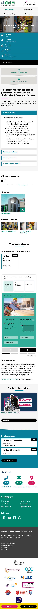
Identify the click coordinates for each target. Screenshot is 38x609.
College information (8, 535)
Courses (9, 62)
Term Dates (5, 504)
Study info (6, 420)
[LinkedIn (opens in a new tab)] (14, 518)
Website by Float (15, 538)
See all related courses (9, 460)
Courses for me (25, 504)
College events (25, 501)
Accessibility (20, 535)
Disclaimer (4, 538)
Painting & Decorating (10, 57)
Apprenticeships (25, 507)
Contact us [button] (28, 14)
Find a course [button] (9, 9)
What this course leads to (11, 163)
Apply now (9, 606)
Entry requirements (9, 158)
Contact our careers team (9, 379)
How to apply (5, 501)
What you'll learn (9, 112)
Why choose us (6, 507)
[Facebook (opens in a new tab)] (4, 518)
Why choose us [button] (29, 9)
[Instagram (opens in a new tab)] (19, 518)
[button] (25, 3)
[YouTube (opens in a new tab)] (9, 518)
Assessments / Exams (10, 152)
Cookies (28, 535)
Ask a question (28, 606)
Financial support (22, 185)
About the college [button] (9, 14)
